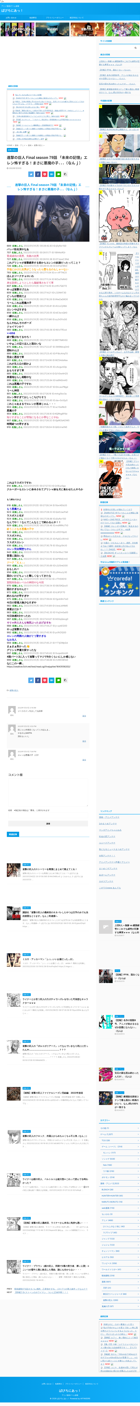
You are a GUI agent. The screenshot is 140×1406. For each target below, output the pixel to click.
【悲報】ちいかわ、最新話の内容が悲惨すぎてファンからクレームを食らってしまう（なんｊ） (119, 246)
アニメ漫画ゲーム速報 (70, 1395)
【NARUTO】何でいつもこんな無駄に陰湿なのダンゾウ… (36, 98)
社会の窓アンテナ (107, 836)
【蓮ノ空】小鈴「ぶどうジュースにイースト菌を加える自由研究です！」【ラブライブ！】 (119, 1347)
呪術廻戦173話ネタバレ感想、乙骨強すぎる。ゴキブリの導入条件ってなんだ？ (51, 1289)
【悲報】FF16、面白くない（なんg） (115, 70)
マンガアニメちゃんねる (110, 830)
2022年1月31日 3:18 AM (27, 708)
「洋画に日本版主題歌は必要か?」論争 (29, 139)
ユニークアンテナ (107, 843)
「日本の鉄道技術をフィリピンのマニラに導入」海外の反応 (37, 116)
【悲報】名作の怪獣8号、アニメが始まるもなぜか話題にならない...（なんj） (118, 77)
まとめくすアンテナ (108, 868)
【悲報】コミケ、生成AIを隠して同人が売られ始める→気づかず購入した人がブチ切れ (119, 1370)
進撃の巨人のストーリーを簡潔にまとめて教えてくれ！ (50, 869)
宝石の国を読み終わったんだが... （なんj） (117, 84)
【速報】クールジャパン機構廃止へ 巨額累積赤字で (34, 125)
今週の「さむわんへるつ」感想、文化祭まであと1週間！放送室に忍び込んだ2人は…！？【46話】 (119, 546)
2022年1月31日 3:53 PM (27, 726)
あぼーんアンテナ (107, 875)
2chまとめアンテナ (108, 823)
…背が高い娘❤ (21, 132)
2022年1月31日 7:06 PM (27, 752)
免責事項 (33, 18)
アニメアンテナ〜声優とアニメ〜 (114, 862)
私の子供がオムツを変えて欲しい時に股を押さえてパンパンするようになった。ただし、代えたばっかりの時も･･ (119, 1330)
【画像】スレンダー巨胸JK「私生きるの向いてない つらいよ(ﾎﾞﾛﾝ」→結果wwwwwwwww (119, 529)
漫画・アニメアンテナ (109, 817)
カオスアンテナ (106, 881)
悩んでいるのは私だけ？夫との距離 (28, 95)
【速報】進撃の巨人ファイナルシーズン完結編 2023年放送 (53, 1092)
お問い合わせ (11, 18)
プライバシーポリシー (55, 18)
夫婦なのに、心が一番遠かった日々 (118, 1324)
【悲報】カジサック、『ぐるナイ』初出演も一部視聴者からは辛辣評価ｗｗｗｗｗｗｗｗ (48, 120)
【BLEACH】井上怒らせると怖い (27, 107)
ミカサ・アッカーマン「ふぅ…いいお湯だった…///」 (49, 959)
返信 (84, 716)
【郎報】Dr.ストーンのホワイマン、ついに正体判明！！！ (41, 1292)
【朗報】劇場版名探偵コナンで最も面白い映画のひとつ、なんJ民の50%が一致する (119, 91)
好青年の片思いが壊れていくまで (117, 509)
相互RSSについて (77, 18)
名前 (10, 810)
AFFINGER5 (85, 1399)
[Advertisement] (48, 61)
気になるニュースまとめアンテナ (114, 849)
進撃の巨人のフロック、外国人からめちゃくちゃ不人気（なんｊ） (55, 1136)
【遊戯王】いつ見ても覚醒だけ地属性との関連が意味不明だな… (39, 129)
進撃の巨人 (14, 690)
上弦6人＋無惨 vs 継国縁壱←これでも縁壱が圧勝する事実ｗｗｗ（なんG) (119, 63)
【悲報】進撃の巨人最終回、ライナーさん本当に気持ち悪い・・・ (55, 1222)
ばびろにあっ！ (12, 10)
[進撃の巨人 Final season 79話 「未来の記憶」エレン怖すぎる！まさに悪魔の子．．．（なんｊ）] (51, 174)
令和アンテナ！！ (107, 855)
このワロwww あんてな (110, 887)
